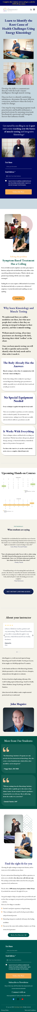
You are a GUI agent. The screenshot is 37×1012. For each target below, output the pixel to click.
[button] (34, 10)
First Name (8, 162)
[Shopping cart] (31, 9)
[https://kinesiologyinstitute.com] (10, 9)
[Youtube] (22, 999)
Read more (8, 639)
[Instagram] (18, 999)
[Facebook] (13, 999)
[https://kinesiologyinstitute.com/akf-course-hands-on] (18, 485)
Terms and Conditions (30, 1010)
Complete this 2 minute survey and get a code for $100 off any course (19, 3)
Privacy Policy (5, 1010)
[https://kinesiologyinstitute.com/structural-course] (18, 505)
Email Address (10, 172)
